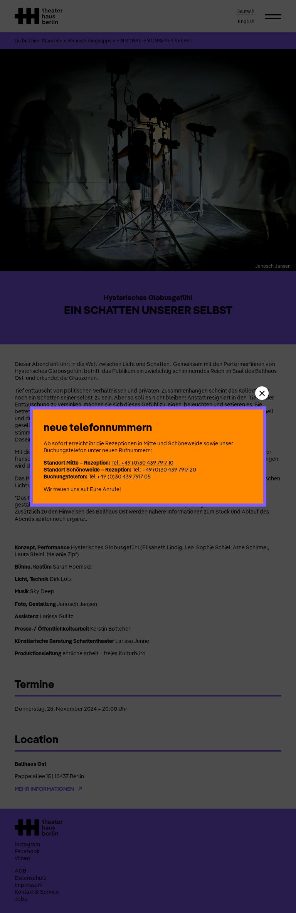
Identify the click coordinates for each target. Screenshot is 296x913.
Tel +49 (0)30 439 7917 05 (120, 476)
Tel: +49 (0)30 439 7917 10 (142, 462)
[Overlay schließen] (262, 393)
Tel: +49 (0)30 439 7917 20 (164, 469)
